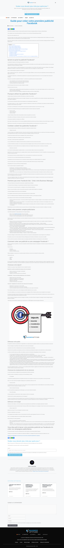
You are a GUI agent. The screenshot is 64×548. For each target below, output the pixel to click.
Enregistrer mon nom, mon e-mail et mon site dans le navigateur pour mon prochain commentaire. (25, 522)
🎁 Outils (7, 17)
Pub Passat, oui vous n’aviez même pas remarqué (47, 485)
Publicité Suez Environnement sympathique (29, 485)
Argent (26, 17)
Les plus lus (31, 17)
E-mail (9, 448)
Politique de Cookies (35, 542)
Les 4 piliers (20, 17)
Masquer (13, 44)
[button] (55, 2)
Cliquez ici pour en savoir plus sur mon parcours (40, 471)
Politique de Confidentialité (44, 542)
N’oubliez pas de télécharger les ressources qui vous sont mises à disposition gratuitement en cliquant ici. (24, 435)
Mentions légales (27, 542)
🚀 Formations (14, 17)
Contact (21, 542)
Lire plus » (11, 491)
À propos (16, 542)
